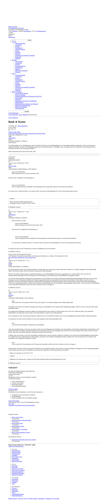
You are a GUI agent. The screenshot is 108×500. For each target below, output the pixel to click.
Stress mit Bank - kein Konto (19, 429)
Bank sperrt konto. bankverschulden (21, 420)
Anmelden (14, 455)
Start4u (10, 263)
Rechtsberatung (16, 453)
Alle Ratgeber (19, 61)
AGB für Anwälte (32, 498)
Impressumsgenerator (17, 471)
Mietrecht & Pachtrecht (21, 70)
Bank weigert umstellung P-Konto (21, 432)
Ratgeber (14, 31)
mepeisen (10, 295)
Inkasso (17, 51)
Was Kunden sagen (17, 457)
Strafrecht (17, 58)
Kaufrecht (18, 52)
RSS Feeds (15, 467)
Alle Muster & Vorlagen (21, 93)
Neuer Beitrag (18, 133)
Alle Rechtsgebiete (20, 43)
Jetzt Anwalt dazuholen (28, 133)
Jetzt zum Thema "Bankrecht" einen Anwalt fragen (22, 257)
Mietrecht (17, 54)
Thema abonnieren (23, 126)
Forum (13, 73)
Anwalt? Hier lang (13, 113)
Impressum (18, 99)
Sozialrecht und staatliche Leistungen (25, 55)
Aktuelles (14, 482)
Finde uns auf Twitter (17, 468)
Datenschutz (15, 491)
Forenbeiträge (27, 31)
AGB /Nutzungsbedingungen (18, 493)
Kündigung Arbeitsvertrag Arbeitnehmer (26, 101)
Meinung (17, 69)
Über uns (14, 488)
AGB (13, 483)
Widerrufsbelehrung (17, 495)
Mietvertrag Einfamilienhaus (22, 105)
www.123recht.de (13, 114)
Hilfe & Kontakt (12, 26)
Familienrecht (18, 48)
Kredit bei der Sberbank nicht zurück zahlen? (24, 439)
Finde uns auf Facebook (18, 470)
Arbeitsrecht (18, 45)
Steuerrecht (18, 57)
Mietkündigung (19, 102)
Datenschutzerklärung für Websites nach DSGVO (28, 96)
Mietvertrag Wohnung (21, 107)
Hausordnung (18, 98)
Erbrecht (17, 46)
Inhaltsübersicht (16, 450)
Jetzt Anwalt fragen (40, 133)
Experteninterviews (20, 66)
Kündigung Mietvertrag (18, 473)
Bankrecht (25, 114)
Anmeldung (15, 479)
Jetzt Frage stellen (13, 389)
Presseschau (15, 458)
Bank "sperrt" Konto (17, 417)
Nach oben (11, 404)
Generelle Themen (20, 49)
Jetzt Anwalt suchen (13, 400)
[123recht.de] (16, 28)
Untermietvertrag (19, 108)
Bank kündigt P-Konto (18, 426)
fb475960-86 (11, 138)
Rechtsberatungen (41, 31)
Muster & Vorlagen (17, 92)
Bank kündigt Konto (17, 423)
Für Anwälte (55, 498)
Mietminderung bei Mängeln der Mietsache (26, 104)
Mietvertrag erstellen (17, 475)
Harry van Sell (12, 166)
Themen (14, 42)
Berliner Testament (20, 95)
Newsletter (15, 465)
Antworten (11, 133)
